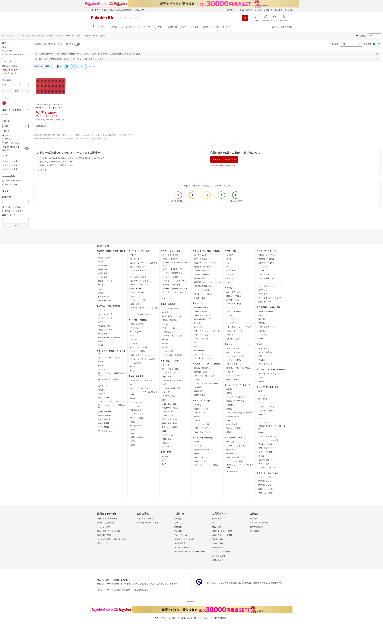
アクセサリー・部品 (138, 300)
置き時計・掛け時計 (266, 444)
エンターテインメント (171, 373)
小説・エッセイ (168, 412)
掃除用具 (262, 319)
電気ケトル (102, 394)
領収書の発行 (217, 539)
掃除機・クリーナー (106, 281)
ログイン (275, 27)
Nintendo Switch (201, 308)
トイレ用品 (262, 335)
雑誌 (164, 400)
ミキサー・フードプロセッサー (110, 401)
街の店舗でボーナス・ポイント (149, 523)
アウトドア (262, 294)
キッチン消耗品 (200, 271)
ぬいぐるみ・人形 (233, 292)
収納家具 (262, 433)
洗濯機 (205, 27)
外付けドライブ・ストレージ (142, 355)
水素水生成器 (103, 423)
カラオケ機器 (167, 351)
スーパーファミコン (202, 358)
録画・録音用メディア (139, 267)
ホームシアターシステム (140, 285)
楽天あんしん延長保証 (106, 523)
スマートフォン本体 (170, 255)
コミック (166, 365)
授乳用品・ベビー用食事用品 (238, 368)
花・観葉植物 (231, 471)
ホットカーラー (136, 402)
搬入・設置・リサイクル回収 (109, 531)
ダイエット (198, 446)
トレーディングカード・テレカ (238, 327)
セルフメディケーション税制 (109, 590)
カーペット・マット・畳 (268, 440)
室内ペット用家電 (233, 428)
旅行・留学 (166, 377)
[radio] (3, 47)
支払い (215, 523)
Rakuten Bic (102, 18)
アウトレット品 (264, 477)
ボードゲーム (231, 323)
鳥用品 (229, 409)
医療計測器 (198, 391)
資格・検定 (166, 439)
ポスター (166, 447)
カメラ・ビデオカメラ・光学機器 (143, 263)
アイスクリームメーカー (108, 431)
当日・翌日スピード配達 (107, 519)
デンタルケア (135, 406)
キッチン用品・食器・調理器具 (31, 36)
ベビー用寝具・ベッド (235, 364)
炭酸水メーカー (104, 412)
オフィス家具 (263, 464)
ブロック (230, 335)
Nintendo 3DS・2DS (202, 319)
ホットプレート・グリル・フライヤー (111, 380)
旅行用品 (262, 381)
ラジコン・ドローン (234, 311)
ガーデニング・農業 (234, 461)
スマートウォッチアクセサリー (174, 289)
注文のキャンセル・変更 (222, 531)
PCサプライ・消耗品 (138, 347)
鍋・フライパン (200, 255)
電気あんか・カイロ (106, 330)
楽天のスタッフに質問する (224, 159)
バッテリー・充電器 (170, 277)
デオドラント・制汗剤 (203, 424)
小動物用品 (230, 405)
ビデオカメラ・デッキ (139, 281)
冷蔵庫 (195, 27)
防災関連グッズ (232, 453)
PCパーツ (134, 367)
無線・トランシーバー (139, 304)
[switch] (26, 148)
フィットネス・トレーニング (270, 286)
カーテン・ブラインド (267, 436)
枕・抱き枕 (262, 399)
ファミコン (198, 354)
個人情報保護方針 (257, 527)
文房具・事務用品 (265, 311)
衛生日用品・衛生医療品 (204, 376)
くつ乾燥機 (102, 277)
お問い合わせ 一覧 (188, 618)
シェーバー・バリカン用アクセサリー (143, 393)
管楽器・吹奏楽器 (169, 320)
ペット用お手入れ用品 (235, 397)
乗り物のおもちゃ (233, 300)
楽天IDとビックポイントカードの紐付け (190, 552)
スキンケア (198, 405)
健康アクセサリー (201, 461)
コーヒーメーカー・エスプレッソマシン (111, 374)
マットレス (262, 395)
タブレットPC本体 (169, 259)
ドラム (165, 324)
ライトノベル (167, 435)
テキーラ (230, 282)
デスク (261, 418)
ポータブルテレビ (137, 292)
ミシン (101, 289)
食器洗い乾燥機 (104, 415)
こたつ (101, 322)
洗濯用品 (262, 323)
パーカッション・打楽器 (172, 336)
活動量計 (133, 430)
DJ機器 (165, 340)
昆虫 (228, 420)
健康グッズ (198, 457)
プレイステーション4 (203, 315)
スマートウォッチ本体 (171, 285)
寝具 (260, 391)
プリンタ (133, 340)
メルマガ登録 (217, 543)
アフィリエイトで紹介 (221, 552)
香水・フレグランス (202, 432)
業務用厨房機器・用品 (203, 286)
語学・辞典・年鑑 (169, 419)
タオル (261, 339)
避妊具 (197, 380)
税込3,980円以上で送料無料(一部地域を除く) (128, 10)
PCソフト (134, 371)
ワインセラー (103, 397)
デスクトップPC (137, 324)
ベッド (261, 403)
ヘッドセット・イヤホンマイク (174, 281)
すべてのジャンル (9, 36)
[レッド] (4, 103)
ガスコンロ (102, 386)
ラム (228, 267)
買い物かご (178, 519)
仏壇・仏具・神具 (265, 493)
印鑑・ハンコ (263, 315)
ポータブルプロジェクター (141, 314)
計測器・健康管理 (201, 450)
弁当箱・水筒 (199, 278)
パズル (229, 315)
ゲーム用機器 (135, 363)
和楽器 (165, 347)
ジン (228, 263)
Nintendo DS (199, 350)
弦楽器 (165, 343)
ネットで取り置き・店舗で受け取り (111, 539)
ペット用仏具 (231, 424)
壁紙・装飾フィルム (266, 448)
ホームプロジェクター (139, 277)
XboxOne (198, 323)
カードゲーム (231, 319)
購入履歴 (178, 531)
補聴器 (133, 422)
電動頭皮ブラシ (136, 410)
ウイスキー (230, 255)
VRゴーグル (167, 299)
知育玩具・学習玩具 (234, 296)
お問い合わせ (217, 560)
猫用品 (229, 389)
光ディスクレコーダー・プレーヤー (143, 271)
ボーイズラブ (167, 415)
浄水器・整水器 (104, 419)
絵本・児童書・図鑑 (170, 369)
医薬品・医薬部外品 (202, 368)
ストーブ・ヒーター (106, 314)
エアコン (184, 27)
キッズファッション (234, 348)
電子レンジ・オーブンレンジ (109, 358)
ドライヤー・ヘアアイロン (141, 380)
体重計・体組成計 (137, 437)
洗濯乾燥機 (102, 265)
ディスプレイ (135, 336)
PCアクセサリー (137, 332)
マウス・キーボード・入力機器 (142, 359)
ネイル (197, 420)
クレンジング (199, 413)
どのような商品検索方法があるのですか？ (56, 162)
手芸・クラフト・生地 (267, 327)
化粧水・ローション (202, 409)
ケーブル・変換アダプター (173, 273)
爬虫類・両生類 (232, 417)
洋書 (164, 431)
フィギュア (230, 308)
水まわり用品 (199, 298)
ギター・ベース (168, 328)
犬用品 (229, 393)
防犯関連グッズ (264, 481)
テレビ (215, 27)
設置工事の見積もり (105, 535)
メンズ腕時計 (263, 348)
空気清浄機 (172, 27)
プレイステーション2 (203, 339)
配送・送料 (216, 519)
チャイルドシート (233, 376)
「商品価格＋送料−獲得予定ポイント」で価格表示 (53, 44)
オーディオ (134, 259)
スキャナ (133, 343)
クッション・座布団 (266, 411)
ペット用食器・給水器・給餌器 (238, 413)
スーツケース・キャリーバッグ (271, 374)
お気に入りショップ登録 (222, 535)
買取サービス (102, 543)
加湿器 (101, 341)
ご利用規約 (254, 531)
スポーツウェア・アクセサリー (271, 298)
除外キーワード (8, 215)
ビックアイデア (132, 27)
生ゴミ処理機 (103, 427)
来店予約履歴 (179, 543)
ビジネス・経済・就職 (171, 388)
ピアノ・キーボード (170, 308)
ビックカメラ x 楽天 (99, 10)
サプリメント (199, 442)
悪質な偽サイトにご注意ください (135, 590)
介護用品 (198, 387)
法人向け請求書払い (182, 547)
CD (163, 460)
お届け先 (6, 121)
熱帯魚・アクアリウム (235, 401)
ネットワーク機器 (137, 351)
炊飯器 (101, 362)
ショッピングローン (105, 527)
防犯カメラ (230, 450)
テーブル (262, 415)
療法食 (229, 432)
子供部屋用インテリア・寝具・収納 (271, 427)
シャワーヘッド (136, 414)
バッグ (261, 378)
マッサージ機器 (136, 418)
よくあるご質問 (246, 10)
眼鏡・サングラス (265, 302)
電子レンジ (226, 27)
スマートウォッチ (265, 364)
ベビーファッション (234, 352)
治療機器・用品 (200, 372)
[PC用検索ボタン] (245, 18)
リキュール (230, 271)
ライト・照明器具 (105, 301)
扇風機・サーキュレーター (109, 337)
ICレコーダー (135, 289)
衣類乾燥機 (102, 269)
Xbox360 (198, 327)
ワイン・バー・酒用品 (203, 294)
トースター (102, 369)
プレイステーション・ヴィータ (206, 331)
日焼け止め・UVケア (202, 428)
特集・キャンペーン (145, 519)
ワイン (229, 259)
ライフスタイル (168, 396)
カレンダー (166, 392)
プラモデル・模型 (233, 304)
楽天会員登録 (286, 27)
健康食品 (198, 453)
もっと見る (41, 170)
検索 (16, 91)
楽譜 (164, 384)
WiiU (196, 343)
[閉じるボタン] (378, 53)
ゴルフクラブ (263, 267)
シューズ (262, 271)
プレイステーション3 (203, 335)
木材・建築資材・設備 (235, 457)
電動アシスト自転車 (266, 259)
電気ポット (102, 390)
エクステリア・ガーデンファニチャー (239, 466)
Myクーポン (179, 535)
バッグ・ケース (264, 274)
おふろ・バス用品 (233, 360)
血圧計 (133, 441)
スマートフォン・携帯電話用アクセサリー (175, 263)
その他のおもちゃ (233, 339)
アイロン (101, 285)
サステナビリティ (205, 618)
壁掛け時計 (262, 356)
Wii (195, 346)
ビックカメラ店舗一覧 (264, 10)
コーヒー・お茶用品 (202, 290)
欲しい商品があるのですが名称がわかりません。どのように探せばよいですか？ (71, 158)
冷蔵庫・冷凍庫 (104, 258)
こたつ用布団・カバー (267, 460)
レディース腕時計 (265, 352)
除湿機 (101, 345)
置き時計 (262, 360)
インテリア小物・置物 (267, 468)
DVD (164, 464)
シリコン (6, 115)
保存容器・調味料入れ (203, 267)
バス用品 (262, 331)
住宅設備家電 (103, 297)
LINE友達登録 (217, 547)
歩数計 (133, 433)
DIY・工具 (230, 442)
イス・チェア (263, 422)
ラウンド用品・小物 (266, 278)
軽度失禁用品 (199, 395)
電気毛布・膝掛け (105, 326)
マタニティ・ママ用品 (235, 356)
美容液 (197, 417)
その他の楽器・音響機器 (172, 355)
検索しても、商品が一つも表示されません (56, 165)
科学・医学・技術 (169, 423)
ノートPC (134, 328)
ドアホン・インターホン (236, 446)
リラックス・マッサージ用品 (206, 465)
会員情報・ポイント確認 (184, 539)
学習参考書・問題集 (170, 408)
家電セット (116, 27)
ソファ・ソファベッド (267, 407)
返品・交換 (216, 527)
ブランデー (230, 278)
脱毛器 (133, 398)
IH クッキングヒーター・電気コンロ (112, 406)
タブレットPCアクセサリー (173, 269)
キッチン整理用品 (201, 274)
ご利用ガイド (232, 10)
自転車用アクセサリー (267, 263)
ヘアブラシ (134, 384)
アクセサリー (167, 332)
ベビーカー (230, 372)
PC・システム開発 (169, 427)
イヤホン (159, 27)
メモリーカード (136, 296)
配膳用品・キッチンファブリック (207, 282)
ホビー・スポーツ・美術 (172, 380)
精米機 (101, 365)
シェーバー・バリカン (139, 388)
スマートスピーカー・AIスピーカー (143, 309)
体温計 (133, 445)
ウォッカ (230, 274)
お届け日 (6, 131)
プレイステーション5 (203, 311)
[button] (15, 110)
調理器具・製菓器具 (55, 36)
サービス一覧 (174, 618)
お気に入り (178, 523)
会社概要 (278, 10)
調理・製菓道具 (200, 259)
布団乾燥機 (102, 273)
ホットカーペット (105, 318)
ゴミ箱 (261, 456)
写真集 (165, 443)
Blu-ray (165, 456)
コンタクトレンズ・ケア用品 (206, 383)
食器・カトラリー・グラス (205, 263)
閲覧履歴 (178, 527)
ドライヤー (147, 27)
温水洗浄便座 (135, 426)
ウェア (261, 282)
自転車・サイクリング (267, 255)
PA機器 (165, 312)
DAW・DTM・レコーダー (172, 316)
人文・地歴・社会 (169, 404)
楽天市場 (288, 10)
